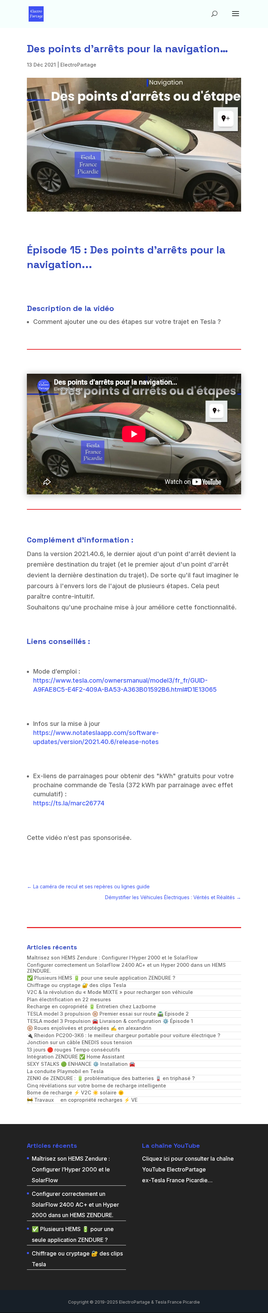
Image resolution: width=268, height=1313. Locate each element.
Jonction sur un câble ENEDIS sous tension (79, 1042)
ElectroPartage (78, 65)
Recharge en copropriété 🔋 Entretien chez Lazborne (91, 1006)
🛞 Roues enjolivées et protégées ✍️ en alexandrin (89, 1028)
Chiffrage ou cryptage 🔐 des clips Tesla (76, 985)
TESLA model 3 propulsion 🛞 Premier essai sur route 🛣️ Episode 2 (108, 1014)
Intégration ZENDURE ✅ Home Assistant (76, 1057)
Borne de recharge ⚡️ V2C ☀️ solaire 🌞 (75, 1092)
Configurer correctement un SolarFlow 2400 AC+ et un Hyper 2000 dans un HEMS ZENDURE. (126, 968)
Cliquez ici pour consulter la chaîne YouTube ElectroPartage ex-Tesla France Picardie (188, 1169)
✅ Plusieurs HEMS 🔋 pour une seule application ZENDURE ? (101, 978)
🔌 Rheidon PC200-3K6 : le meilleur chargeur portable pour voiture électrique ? (123, 1035)
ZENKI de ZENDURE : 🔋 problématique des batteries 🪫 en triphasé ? (111, 1078)
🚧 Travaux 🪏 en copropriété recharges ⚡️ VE (82, 1100)
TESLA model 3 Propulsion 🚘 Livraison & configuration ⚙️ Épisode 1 (110, 1021)
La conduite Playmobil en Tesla (65, 1071)
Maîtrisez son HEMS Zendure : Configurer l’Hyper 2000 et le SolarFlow (112, 958)
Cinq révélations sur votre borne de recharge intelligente (96, 1085)
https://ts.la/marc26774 (68, 803)
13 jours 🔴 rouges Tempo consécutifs (73, 1050)
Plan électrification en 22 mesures (69, 999)
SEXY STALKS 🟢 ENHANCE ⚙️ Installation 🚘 (81, 1064)
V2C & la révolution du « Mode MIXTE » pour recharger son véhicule (110, 992)
